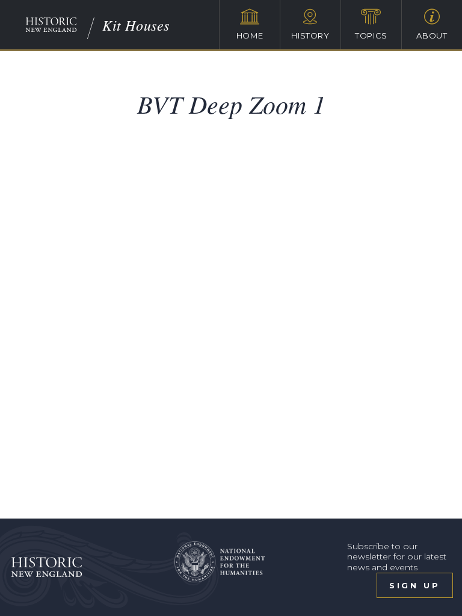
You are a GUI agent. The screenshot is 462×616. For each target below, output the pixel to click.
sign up (414, 585)
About (431, 35)
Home (249, 35)
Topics (371, 35)
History (310, 35)
